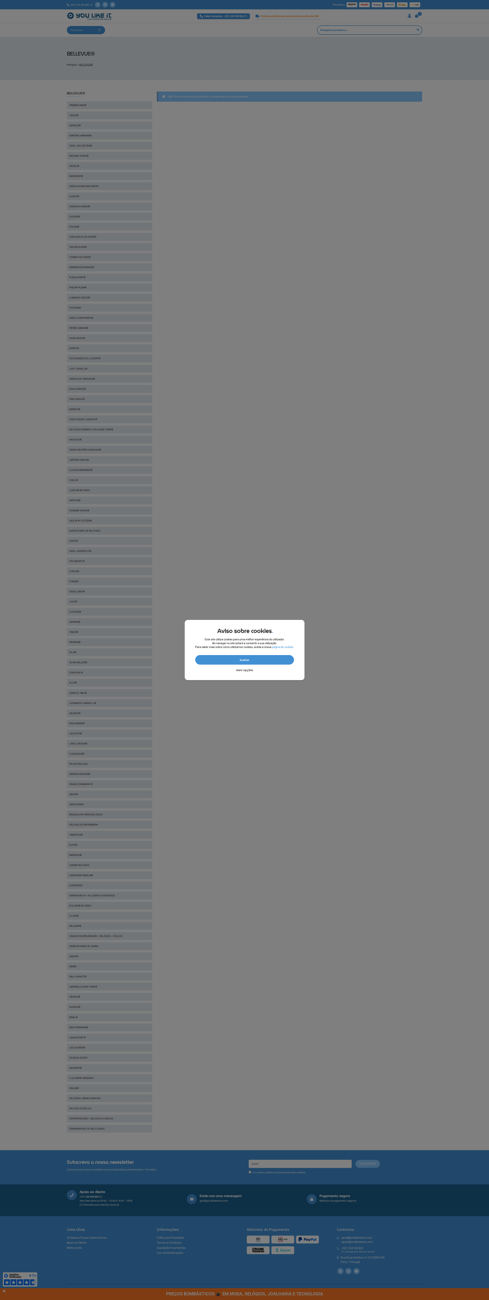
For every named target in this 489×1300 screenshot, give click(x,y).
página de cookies (282, 647)
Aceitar (244, 660)
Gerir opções (244, 670)
